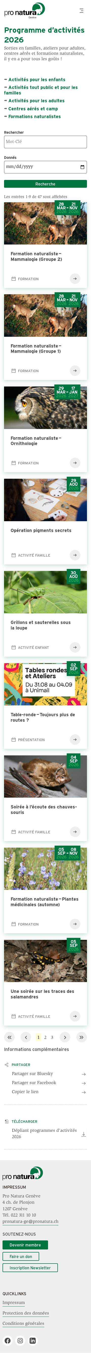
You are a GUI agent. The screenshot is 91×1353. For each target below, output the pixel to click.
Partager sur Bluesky (32, 1074)
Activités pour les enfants (36, 79)
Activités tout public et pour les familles (41, 90)
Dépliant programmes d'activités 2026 (44, 1134)
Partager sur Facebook (34, 1083)
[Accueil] (23, 1179)
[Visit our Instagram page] (22, 1341)
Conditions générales (23, 1324)
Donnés (10, 157)
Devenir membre (25, 1244)
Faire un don (21, 1256)
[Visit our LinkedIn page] (35, 1341)
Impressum (14, 1303)
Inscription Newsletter (30, 1267)
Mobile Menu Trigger (82, 11)
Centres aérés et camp (33, 109)
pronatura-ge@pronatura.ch (30, 1222)
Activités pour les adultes (36, 101)
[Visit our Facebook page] (9, 1341)
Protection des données (26, 1313)
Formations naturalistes (34, 116)
